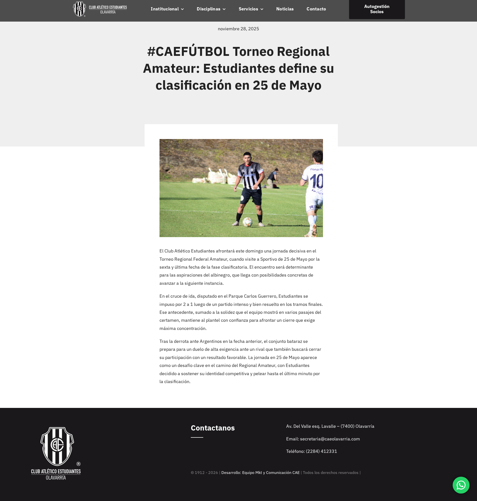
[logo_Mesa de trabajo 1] (100, 3)
